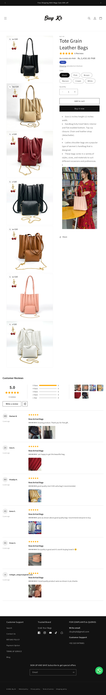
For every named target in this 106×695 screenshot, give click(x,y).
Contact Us (11, 634)
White (90, 81)
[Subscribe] (73, 672)
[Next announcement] (101, 3)
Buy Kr (14, 689)
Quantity (62, 87)
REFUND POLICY (13, 639)
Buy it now (79, 108)
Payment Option (13, 645)
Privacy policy (35, 689)
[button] (5, 18)
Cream (78, 81)
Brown (87, 75)
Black (64, 75)
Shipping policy (61, 689)
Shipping (62, 66)
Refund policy (23, 689)
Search (9, 628)
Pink (75, 75)
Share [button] (64, 237)
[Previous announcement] (5, 3)
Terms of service (48, 689)
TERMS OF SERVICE (14, 651)
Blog (8, 657)
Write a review (12, 404)
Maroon (65, 81)
